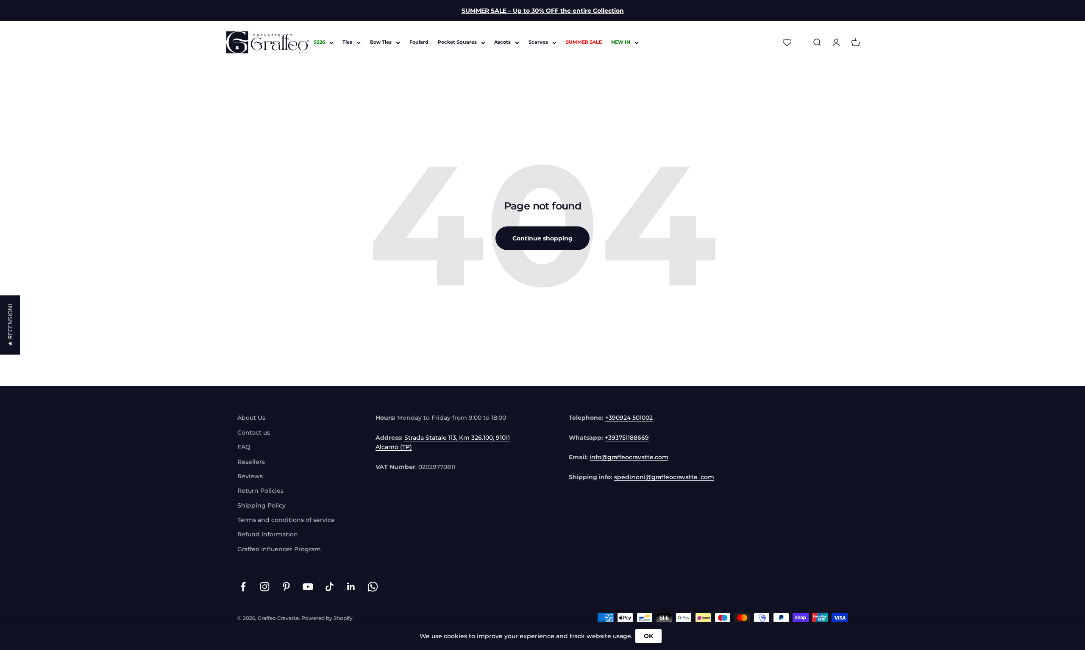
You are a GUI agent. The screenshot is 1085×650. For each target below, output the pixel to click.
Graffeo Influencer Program (279, 549)
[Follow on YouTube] (308, 586)
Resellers (251, 462)
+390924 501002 (629, 417)
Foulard (418, 42)
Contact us (253, 432)
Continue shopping (542, 238)
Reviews (250, 476)
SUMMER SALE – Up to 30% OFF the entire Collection (543, 10)
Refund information (267, 534)
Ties (347, 42)
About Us (251, 417)
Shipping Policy (261, 505)
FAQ (243, 447)
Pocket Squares (457, 42)
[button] (10, 325)
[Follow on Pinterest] (286, 586)
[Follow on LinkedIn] (351, 586)
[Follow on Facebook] (243, 586)
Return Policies (260, 490)
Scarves (538, 42)
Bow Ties (381, 42)
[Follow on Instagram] (264, 586)
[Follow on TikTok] (329, 586)
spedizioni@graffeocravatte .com (664, 477)
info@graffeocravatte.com (629, 457)
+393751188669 (627, 437)
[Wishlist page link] (787, 42)
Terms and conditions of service (286, 520)
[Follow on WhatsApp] (372, 586)
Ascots (502, 42)
